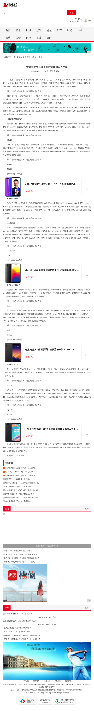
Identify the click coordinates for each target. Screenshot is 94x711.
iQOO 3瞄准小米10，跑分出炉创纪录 (18, 472)
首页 (8, 30)
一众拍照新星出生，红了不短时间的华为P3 (20, 497)
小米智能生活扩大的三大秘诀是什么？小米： (21, 490)
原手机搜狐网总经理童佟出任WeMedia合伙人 (19, 562)
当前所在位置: (10, 57)
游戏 (8, 37)
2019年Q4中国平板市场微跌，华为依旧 (19, 475)
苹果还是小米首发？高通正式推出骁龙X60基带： (21, 554)
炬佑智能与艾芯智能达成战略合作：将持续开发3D (21, 635)
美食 (18, 37)
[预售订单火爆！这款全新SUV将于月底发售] (47, 530)
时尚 (69, 30)
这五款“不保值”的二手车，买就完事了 (17, 628)
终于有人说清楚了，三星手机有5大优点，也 (21, 483)
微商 (49, 37)
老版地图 (47, 681)
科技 (49, 30)
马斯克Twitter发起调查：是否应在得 (18, 479)
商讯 (28, 37)
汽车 (59, 30)
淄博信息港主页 (23, 57)
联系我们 (36, 681)
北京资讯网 (19, 455)
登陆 (89, 21)
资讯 (18, 30)
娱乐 (38, 30)
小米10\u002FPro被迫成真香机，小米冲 (17, 551)
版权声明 (68, 681)
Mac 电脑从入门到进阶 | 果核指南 (17, 501)
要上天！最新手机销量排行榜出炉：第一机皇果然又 (22, 639)
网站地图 (58, 681)
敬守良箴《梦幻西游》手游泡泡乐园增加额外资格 (21, 558)
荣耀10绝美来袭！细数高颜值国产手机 (18, 494)
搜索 (71, 13)
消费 (38, 37)
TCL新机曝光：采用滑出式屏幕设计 (18, 486)
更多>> (87, 509)
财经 (28, 30)
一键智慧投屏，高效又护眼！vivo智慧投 (19, 468)
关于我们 (26, 681)
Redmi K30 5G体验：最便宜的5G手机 (16, 632)
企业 (80, 30)
